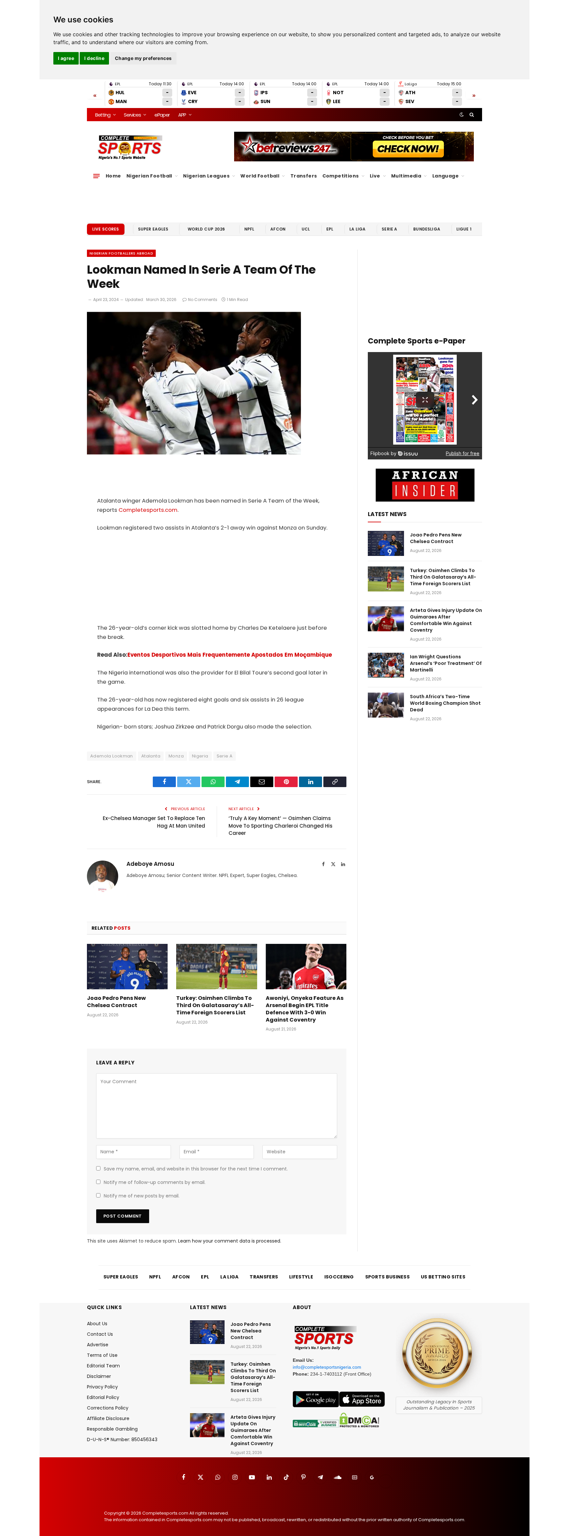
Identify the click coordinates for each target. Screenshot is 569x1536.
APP (182, 114)
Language (445, 176)
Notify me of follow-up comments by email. (154, 1182)
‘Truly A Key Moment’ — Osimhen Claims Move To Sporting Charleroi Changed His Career (281, 826)
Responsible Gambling (112, 1429)
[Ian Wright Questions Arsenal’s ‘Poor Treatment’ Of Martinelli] (386, 665)
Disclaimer (99, 1376)
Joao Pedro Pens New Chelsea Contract (116, 1002)
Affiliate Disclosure (108, 1418)
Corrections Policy (107, 1408)
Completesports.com (148, 510)
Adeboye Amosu (150, 864)
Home (113, 176)
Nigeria (200, 756)
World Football (259, 176)
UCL (306, 229)
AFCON (277, 229)
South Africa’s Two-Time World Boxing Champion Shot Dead (445, 703)
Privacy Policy (102, 1387)
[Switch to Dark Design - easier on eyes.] (461, 114)
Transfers (303, 176)
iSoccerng (339, 1277)
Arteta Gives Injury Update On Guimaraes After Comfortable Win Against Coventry (446, 620)
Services (132, 114)
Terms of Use (102, 1355)
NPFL (249, 229)
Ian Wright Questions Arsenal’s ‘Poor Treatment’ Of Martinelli (446, 663)
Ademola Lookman (111, 756)
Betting (102, 114)
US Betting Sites (443, 1277)
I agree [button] (66, 58)
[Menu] (96, 175)
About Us (97, 1323)
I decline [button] (94, 58)
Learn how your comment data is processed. (229, 1241)
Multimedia (406, 176)
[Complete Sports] (130, 147)
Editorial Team (103, 1365)
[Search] (471, 114)
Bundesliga (426, 229)
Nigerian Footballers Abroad (121, 253)
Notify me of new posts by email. (141, 1196)
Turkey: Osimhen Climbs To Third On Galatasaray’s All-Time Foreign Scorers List (215, 1005)
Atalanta (150, 756)
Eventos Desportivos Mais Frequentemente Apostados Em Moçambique (229, 655)
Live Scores (105, 229)
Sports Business (387, 1277)
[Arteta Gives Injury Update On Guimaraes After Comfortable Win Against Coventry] (386, 618)
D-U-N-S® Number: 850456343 (122, 1439)
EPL (329, 229)
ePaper (162, 114)
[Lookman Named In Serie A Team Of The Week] (194, 453)
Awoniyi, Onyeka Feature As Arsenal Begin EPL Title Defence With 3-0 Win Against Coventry (304, 1009)
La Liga (357, 229)
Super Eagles (153, 229)
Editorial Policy (103, 1397)
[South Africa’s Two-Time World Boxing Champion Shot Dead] (386, 705)
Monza (176, 756)
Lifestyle (301, 1277)
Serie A (389, 229)
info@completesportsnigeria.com (327, 1367)
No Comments (202, 299)
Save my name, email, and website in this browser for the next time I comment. (196, 1169)
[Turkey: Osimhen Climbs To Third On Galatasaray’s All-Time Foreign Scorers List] (216, 966)
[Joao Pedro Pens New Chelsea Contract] (127, 966)
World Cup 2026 (206, 229)
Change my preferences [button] (143, 58)
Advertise (97, 1344)
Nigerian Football (149, 176)
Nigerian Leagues (206, 176)
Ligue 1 (464, 229)
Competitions (340, 176)
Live (375, 176)
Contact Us (100, 1334)
